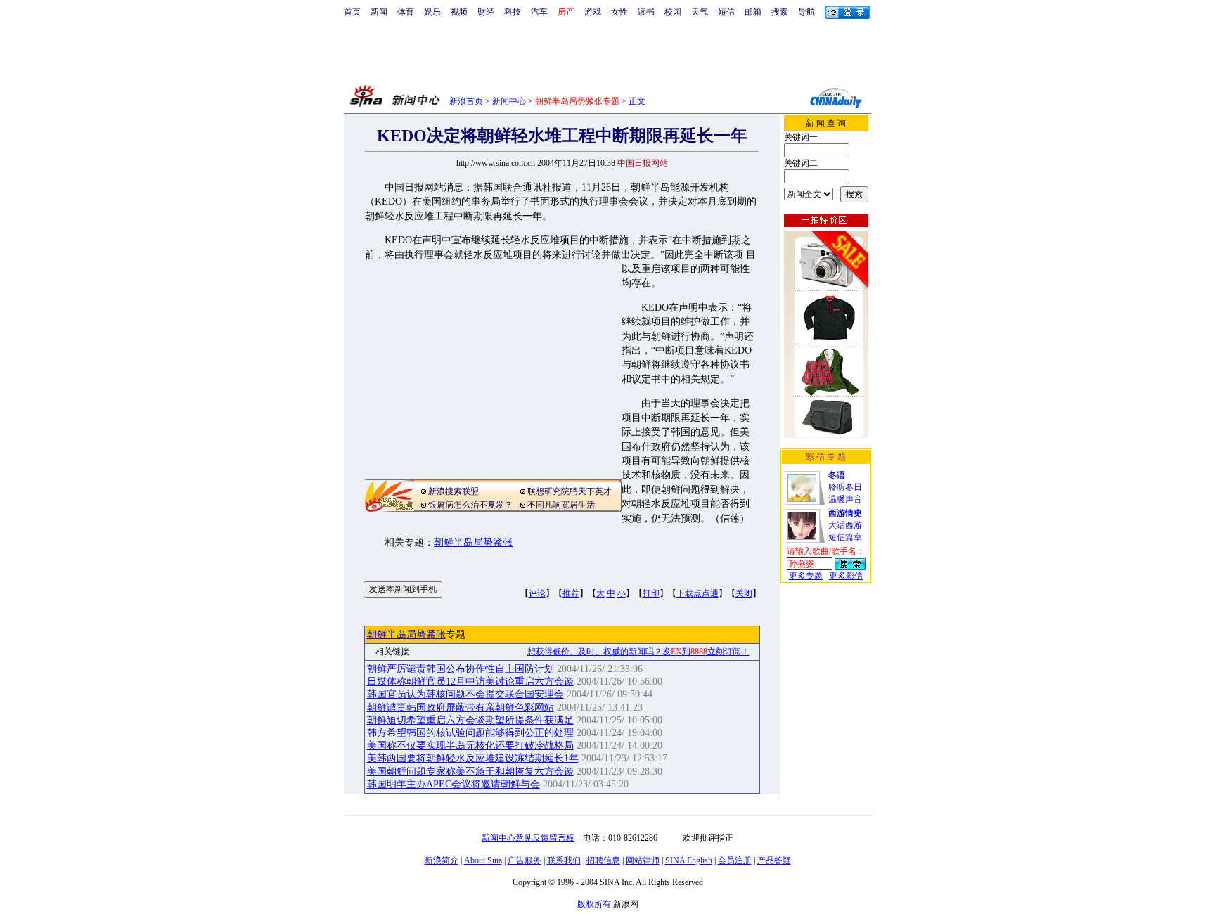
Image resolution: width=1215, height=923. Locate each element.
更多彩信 (846, 576)
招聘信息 (603, 860)
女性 (619, 12)
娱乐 (432, 12)
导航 (806, 12)
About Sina (483, 860)
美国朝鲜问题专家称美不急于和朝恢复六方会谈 (470, 771)
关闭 (743, 593)
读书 (646, 12)
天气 (699, 12)
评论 (537, 593)
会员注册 (735, 860)
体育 (405, 12)
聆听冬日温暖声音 (845, 487)
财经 (485, 12)
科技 (512, 12)
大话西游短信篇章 (845, 525)
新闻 (379, 12)
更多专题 (806, 576)
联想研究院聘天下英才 (569, 491)
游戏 (592, 12)
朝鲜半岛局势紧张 (473, 542)
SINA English (688, 860)
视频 (459, 12)
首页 (352, 12)
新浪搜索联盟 (453, 491)
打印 (651, 593)
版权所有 (594, 904)
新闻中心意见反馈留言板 (528, 838)
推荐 (570, 593)
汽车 (539, 12)
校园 (672, 12)
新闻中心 (509, 101)
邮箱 (753, 12)
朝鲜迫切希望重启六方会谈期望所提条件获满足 (470, 720)
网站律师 (643, 860)
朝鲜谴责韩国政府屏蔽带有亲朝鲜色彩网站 (460, 707)
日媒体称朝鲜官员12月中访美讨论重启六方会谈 (470, 681)
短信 (726, 12)
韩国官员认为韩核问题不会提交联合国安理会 (465, 694)
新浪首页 (466, 101)
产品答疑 (774, 860)
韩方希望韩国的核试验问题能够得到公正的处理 (470, 733)
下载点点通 (697, 593)
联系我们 (564, 860)
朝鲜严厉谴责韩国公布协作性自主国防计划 (460, 669)
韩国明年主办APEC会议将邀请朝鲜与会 (453, 784)
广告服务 (524, 860)
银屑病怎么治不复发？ (470, 505)
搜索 (779, 12)
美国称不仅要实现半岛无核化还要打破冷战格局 (470, 745)
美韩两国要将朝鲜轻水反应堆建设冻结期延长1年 (473, 758)
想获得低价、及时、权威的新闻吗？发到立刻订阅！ (638, 652)
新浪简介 (441, 860)
